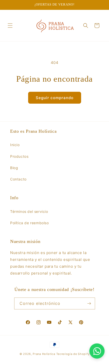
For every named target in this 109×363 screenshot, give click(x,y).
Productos (19, 156)
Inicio (15, 145)
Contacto (18, 179)
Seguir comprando (55, 97)
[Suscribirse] (89, 303)
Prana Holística (44, 354)
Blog (14, 168)
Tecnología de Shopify (73, 354)
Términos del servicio (29, 211)
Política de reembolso (29, 223)
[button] (10, 25)
